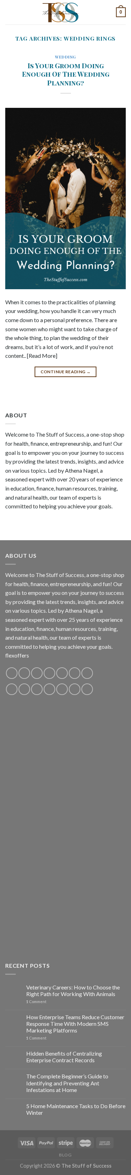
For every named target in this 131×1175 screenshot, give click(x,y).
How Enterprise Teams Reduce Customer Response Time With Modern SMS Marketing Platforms (75, 1024)
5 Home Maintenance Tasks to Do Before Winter (75, 1109)
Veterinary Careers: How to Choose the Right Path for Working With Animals (73, 990)
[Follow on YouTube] (74, 673)
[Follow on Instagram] (24, 673)
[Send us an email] (49, 673)
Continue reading (66, 371)
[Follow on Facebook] (11, 673)
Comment (36, 1001)
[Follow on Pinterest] (62, 673)
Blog (65, 1154)
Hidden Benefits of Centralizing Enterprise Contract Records (64, 1056)
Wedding (65, 57)
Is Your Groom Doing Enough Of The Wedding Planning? (65, 74)
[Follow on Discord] (87, 673)
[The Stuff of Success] (66, 12)
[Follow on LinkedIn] (62, 689)
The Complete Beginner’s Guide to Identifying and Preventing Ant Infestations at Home (67, 1083)
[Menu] (9, 12)
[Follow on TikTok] (37, 673)
